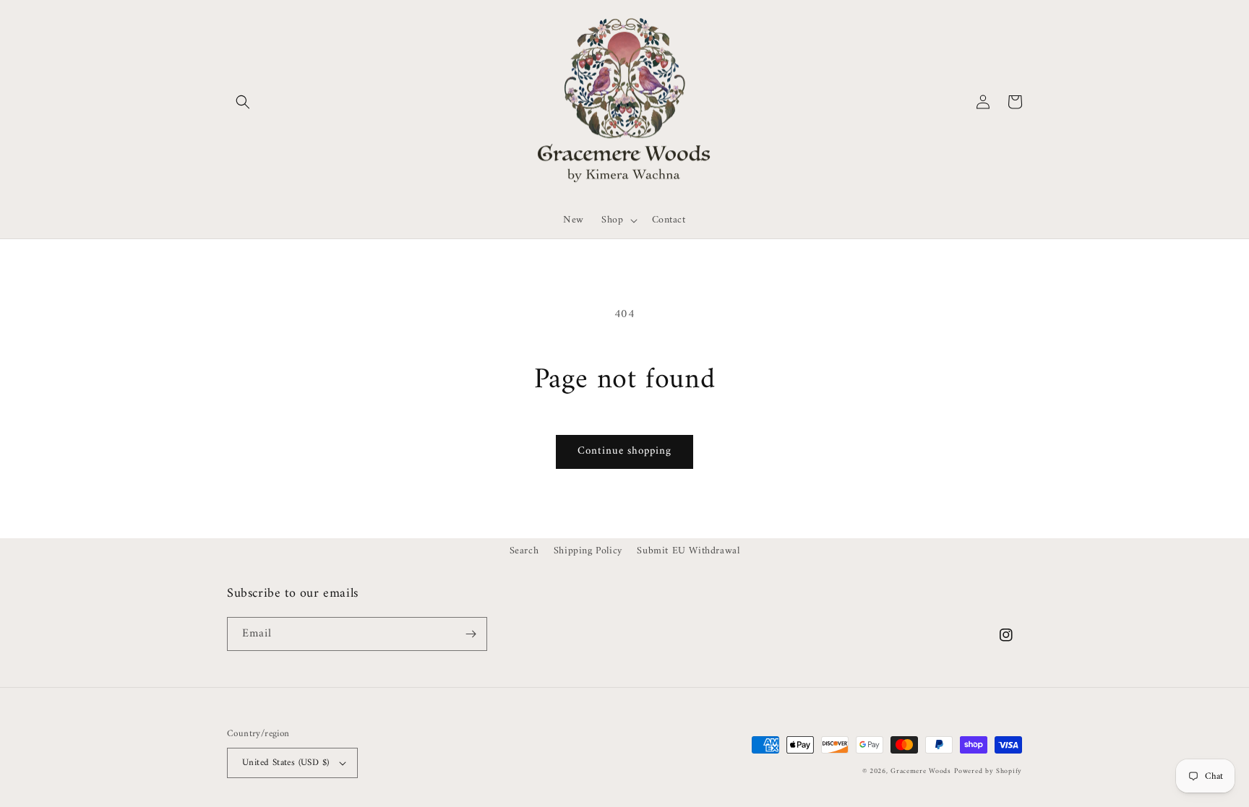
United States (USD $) (285, 762)
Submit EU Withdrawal (688, 551)
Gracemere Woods (920, 771)
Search (524, 551)
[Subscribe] (470, 634)
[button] (243, 102)
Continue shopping (624, 451)
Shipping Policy (588, 551)
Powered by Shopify (988, 771)
